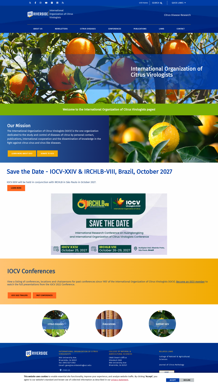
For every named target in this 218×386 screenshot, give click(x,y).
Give (167, 372)
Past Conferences (44, 295)
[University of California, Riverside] (36, 357)
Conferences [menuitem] (114, 29)
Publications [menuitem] (140, 29)
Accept (173, 380)
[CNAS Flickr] (52, 3)
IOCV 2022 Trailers (19, 295)
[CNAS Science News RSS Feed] (63, 3)
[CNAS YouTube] (46, 3)
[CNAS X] (30, 3)
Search (155, 3)
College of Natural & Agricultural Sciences (174, 357)
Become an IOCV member (190, 281)
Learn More (16, 188)
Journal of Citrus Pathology (171, 365)
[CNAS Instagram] (40, 3)
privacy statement (119, 380)
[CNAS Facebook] (35, 3)
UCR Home (143, 3)
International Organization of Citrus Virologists (61, 14)
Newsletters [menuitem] (61, 29)
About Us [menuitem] (37, 29)
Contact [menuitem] (181, 29)
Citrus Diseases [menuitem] (88, 29)
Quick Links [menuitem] (177, 3)
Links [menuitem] (161, 29)
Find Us (66, 370)
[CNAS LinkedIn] (57, 3)
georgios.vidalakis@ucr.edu (78, 365)
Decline (186, 380)
